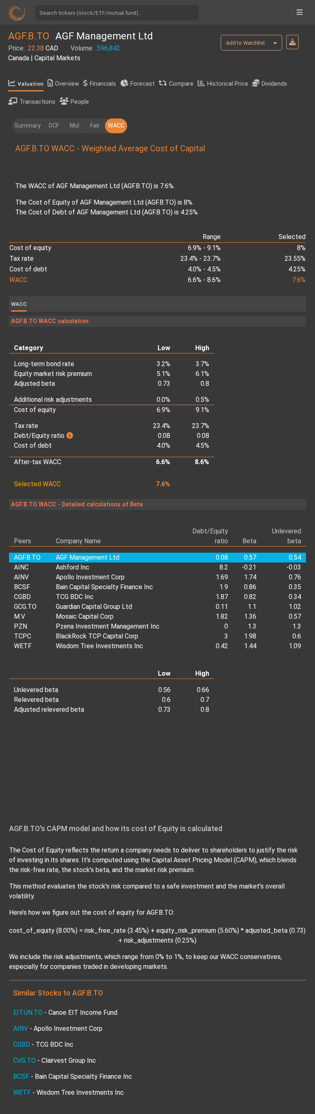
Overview (67, 83)
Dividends (274, 83)
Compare (181, 83)
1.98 (250, 636)
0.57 (295, 616)
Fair (95, 125)
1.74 (250, 577)
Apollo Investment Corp (90, 577)
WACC (116, 125)
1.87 (222, 597)
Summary (28, 125)
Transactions (37, 101)
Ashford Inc (72, 567)
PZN (20, 626)
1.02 (295, 607)
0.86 (250, 587)
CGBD (22, 597)
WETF (23, 646)
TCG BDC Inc (75, 597)
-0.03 (293, 567)
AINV (21, 577)
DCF (54, 125)
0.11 (222, 607)
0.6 (296, 636)
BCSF (22, 587)
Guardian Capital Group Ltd (94, 607)
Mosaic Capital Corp (85, 616)
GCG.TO (25, 607)
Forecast (142, 83)
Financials (103, 83)
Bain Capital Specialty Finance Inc (104, 587)
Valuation (30, 84)
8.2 (223, 567)
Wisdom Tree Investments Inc (99, 646)
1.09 (295, 646)
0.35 (295, 587)
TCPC (22, 636)
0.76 (295, 577)
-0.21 (249, 567)
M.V (19, 616)
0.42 (222, 646)
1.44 (250, 646)
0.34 (295, 597)
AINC (21, 567)
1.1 (252, 607)
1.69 (222, 577)
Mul (74, 125)
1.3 (252, 626)
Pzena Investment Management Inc (108, 626)
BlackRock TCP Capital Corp (97, 636)
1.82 (222, 616)
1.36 (250, 616)
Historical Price (227, 83)
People (80, 101)
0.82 (250, 597)
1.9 (223, 587)
